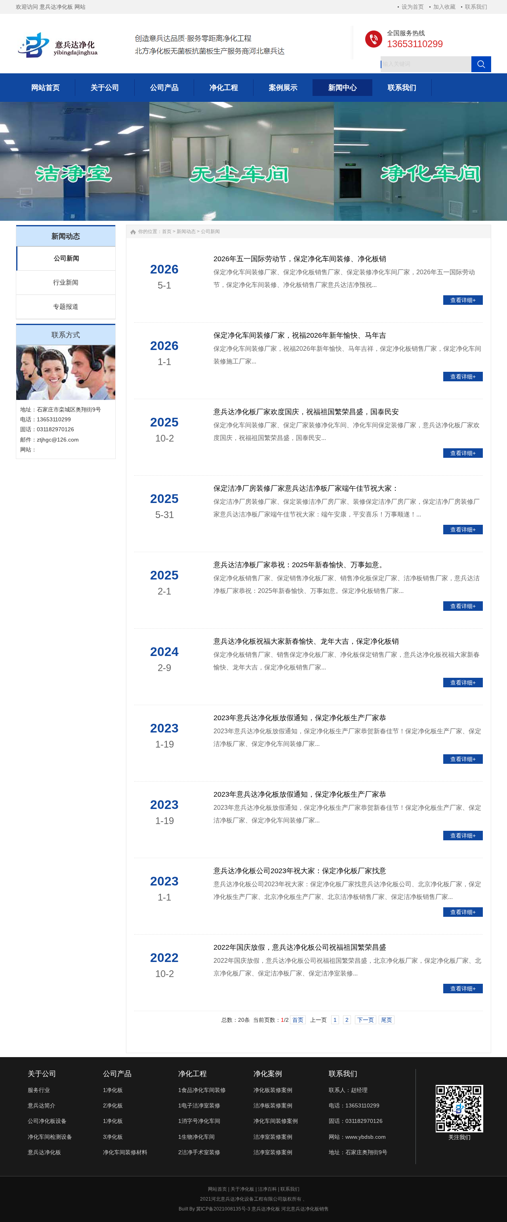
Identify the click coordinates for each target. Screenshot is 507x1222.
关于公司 (42, 1074)
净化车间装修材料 (125, 1152)
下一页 (365, 1020)
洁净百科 (267, 1189)
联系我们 (476, 7)
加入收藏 (444, 7)
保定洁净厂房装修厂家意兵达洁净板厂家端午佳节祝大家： (306, 488)
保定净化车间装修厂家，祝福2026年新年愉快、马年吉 (299, 335)
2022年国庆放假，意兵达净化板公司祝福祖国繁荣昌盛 (299, 947)
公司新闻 (66, 258)
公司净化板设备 (47, 1121)
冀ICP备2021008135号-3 (223, 1209)
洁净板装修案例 (273, 1105)
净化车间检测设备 (50, 1137)
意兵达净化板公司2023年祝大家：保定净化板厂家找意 (299, 871)
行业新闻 (65, 282)
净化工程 (192, 1074)
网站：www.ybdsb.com (357, 1137)
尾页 (386, 1020)
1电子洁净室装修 (199, 1105)
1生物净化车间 (196, 1137)
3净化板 (113, 1137)
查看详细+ (463, 300)
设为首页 (413, 7)
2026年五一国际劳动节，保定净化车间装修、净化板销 (299, 259)
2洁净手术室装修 (199, 1152)
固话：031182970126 (356, 1121)
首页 (167, 231)
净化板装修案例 (273, 1090)
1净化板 (113, 1090)
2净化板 (113, 1105)
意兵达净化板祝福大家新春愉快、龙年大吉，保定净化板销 (306, 641)
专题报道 (65, 306)
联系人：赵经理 (348, 1090)
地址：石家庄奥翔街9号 (358, 1152)
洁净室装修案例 (273, 1137)
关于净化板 (242, 1189)
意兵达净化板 (44, 1152)
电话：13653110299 (354, 1105)
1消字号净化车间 (199, 1121)
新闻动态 (186, 231)
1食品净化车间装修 (202, 1090)
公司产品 (117, 1074)
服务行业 (39, 1090)
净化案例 (268, 1074)
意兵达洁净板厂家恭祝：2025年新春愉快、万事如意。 (299, 565)
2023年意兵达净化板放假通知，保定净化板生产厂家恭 (299, 718)
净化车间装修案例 (276, 1121)
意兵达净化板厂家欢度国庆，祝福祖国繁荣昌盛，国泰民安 (306, 412)
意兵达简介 (41, 1105)
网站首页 (217, 1189)
